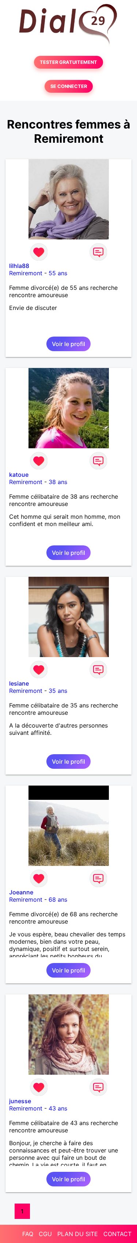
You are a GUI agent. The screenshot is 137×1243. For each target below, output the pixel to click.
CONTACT (117, 1234)
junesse (20, 1101)
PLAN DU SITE (77, 1234)
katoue (18, 474)
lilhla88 (19, 265)
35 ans (58, 690)
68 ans (58, 899)
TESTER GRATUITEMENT (68, 62)
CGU (45, 1234)
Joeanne (21, 892)
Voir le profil (68, 344)
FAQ (27, 1234)
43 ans (58, 1108)
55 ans (58, 273)
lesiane (19, 683)
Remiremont (25, 273)
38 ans (58, 482)
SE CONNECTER (68, 86)
